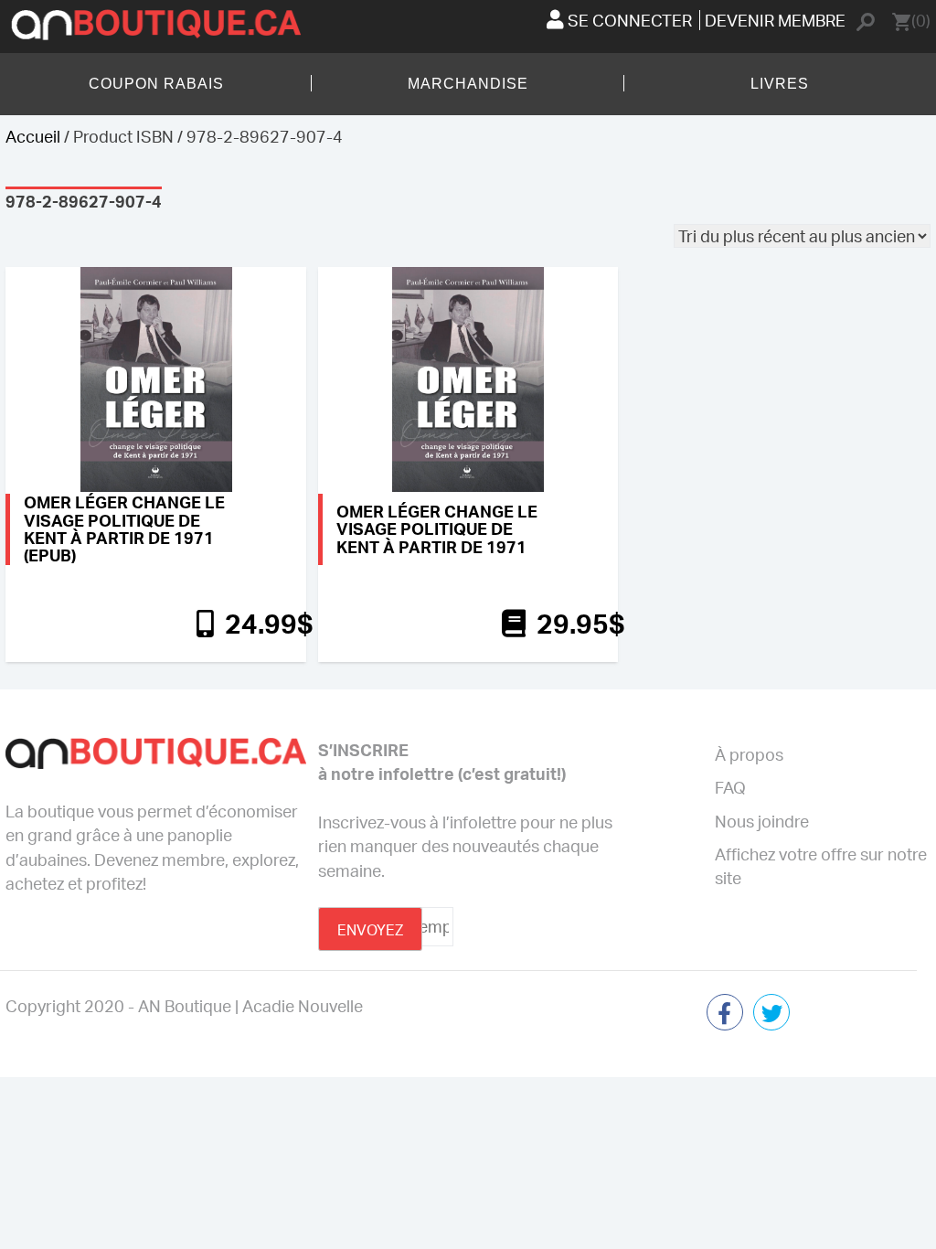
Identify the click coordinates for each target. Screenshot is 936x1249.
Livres (779, 83)
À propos (749, 754)
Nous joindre (762, 821)
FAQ (730, 787)
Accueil (32, 136)
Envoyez (370, 930)
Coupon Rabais (156, 83)
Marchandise (468, 83)
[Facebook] (725, 1013)
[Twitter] (771, 1013)
